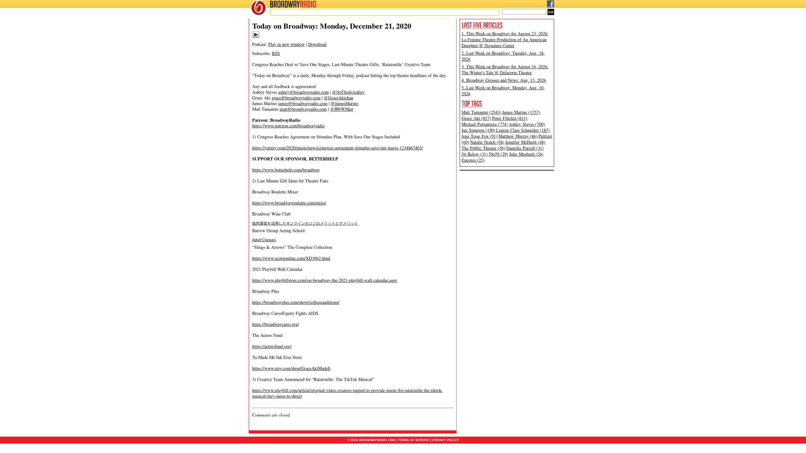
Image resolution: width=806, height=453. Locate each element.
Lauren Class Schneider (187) (523, 130)
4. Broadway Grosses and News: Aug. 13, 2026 (504, 80)
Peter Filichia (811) (509, 118)
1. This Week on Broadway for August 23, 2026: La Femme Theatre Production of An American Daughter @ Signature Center (505, 39)
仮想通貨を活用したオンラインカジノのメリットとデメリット (305, 223)
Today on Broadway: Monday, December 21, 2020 (331, 25)
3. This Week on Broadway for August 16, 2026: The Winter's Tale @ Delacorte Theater (505, 70)
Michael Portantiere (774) (485, 124)
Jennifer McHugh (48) (525, 142)
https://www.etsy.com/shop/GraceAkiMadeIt (291, 368)
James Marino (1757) (521, 112)
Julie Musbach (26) (526, 154)
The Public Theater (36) (483, 148)
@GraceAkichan (338, 98)
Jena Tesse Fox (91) (479, 136)
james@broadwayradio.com (302, 103)
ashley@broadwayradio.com (303, 92)
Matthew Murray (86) (517, 136)
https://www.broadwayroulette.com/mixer (289, 203)
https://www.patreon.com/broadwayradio (288, 126)
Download (317, 44)
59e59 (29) (498, 154)
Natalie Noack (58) (487, 142)
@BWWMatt (341, 109)
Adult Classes (264, 240)
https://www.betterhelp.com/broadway (286, 170)
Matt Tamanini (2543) (481, 112)
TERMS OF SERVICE (413, 440)
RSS (276, 53)
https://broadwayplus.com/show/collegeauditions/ (295, 302)
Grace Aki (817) (476, 118)
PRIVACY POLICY (445, 440)
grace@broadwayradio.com (296, 98)
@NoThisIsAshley (348, 92)
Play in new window (286, 44)
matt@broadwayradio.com (303, 109)
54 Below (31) (475, 154)
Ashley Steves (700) (527, 124)
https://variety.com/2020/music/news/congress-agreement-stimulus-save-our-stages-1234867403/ (337, 148)
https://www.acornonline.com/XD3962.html (291, 258)
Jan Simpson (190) (478, 130)
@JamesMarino (344, 103)
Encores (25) (473, 160)
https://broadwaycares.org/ (275, 324)
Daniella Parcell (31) (525, 148)
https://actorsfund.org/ (272, 346)
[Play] (255, 37)
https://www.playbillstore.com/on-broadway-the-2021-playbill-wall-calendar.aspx (324, 280)
